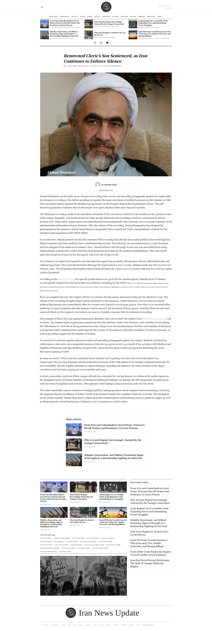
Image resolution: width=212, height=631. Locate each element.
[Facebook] (95, 42)
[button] (42, 7)
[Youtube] (107, 42)
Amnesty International (155, 318)
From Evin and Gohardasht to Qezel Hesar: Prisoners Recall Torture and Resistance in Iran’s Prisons (65, 23)
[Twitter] (101, 42)
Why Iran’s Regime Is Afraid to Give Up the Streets (82, 521)
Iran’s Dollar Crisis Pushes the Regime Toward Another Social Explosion (150, 553)
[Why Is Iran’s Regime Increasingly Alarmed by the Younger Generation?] (88, 24)
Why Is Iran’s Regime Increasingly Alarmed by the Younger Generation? (109, 23)
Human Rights (72, 66)
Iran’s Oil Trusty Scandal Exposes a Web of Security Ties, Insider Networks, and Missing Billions (154, 33)
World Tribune (66, 279)
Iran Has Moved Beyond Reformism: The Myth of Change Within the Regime (150, 563)
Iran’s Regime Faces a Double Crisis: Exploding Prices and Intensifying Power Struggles (153, 23)
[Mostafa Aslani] (98, 184)
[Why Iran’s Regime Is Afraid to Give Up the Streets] (88, 34)
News (65, 66)
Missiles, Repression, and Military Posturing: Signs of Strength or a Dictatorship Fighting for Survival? (64, 33)
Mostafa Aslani (110, 185)
